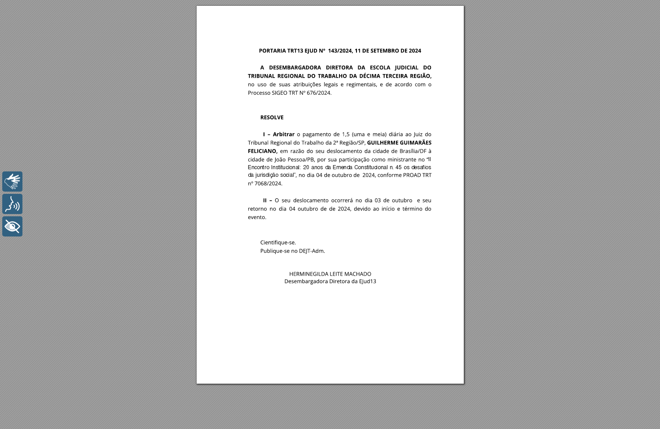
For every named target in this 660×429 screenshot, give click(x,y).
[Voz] (12, 204)
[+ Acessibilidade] (12, 226)
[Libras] (12, 181)
